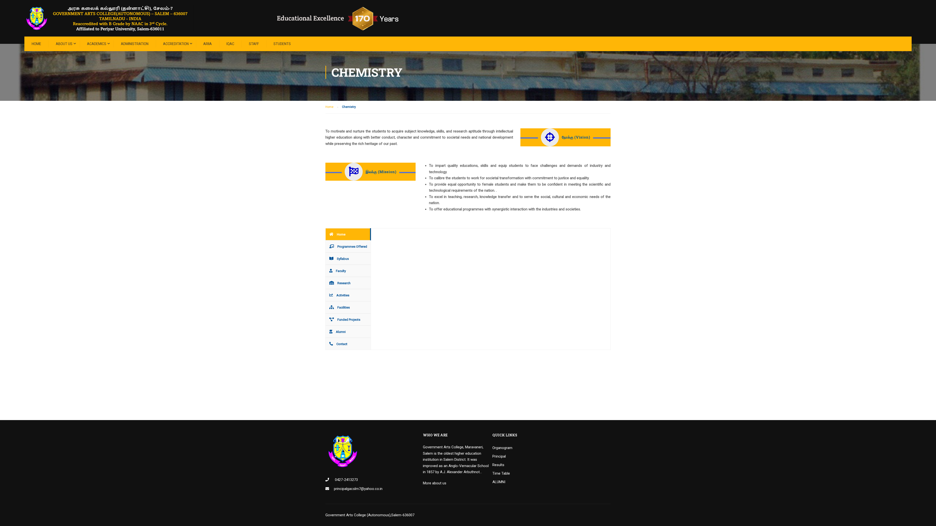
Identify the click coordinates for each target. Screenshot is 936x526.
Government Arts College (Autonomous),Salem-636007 (369, 515)
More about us (434, 483)
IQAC (230, 44)
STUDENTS (282, 44)
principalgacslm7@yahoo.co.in (358, 489)
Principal (499, 456)
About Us (64, 44)
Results (498, 465)
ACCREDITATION (176, 44)
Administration (134, 44)
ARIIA (207, 44)
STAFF (254, 44)
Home (36, 44)
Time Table (501, 473)
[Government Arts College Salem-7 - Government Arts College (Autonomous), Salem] (219, 18)
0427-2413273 (346, 480)
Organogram (502, 448)
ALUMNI (498, 482)
